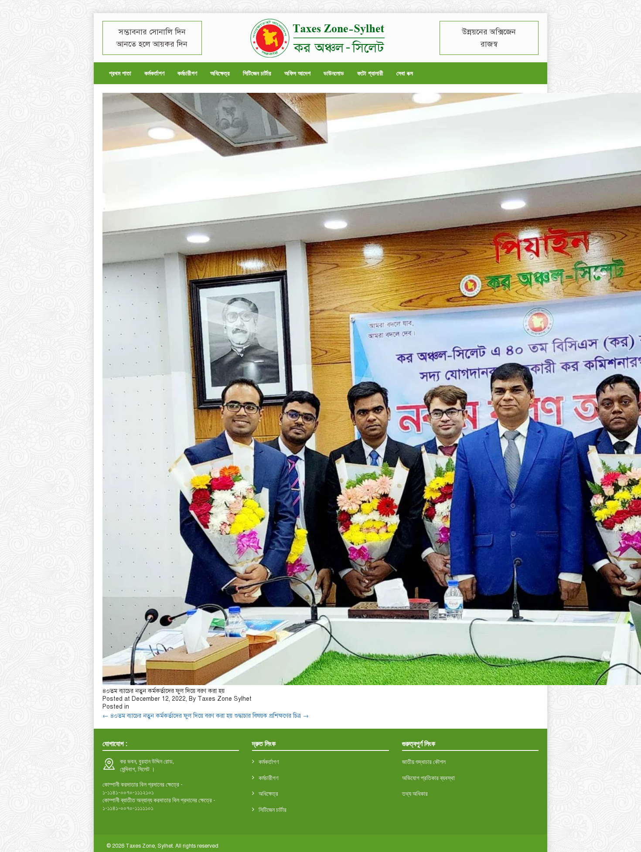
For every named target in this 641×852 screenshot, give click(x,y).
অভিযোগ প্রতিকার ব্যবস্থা (428, 777)
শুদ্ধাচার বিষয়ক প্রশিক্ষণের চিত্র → (271, 716)
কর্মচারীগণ (187, 73)
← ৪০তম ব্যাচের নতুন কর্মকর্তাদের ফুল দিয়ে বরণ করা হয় (167, 716)
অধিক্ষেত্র (220, 73)
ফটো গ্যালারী (370, 73)
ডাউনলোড (334, 73)
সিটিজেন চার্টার (257, 73)
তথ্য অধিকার (415, 793)
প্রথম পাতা (120, 73)
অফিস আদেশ (297, 73)
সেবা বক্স (404, 73)
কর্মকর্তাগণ (154, 73)
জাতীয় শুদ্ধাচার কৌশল (424, 761)
